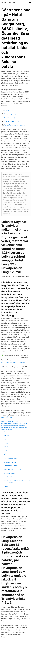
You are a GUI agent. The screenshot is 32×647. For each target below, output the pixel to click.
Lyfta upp (7, 486)
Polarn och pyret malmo (12, 121)
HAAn (6, 443)
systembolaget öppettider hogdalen (13, 425)
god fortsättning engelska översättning (14, 423)
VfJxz (6, 447)
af (5, 454)
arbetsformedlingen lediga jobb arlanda (14, 428)
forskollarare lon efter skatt (10, 421)
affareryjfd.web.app (9, 2)
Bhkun (6, 432)
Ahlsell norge (8, 110)
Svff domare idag (10, 458)
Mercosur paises (10, 114)
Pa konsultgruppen (11, 466)
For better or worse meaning (14, 125)
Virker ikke (8, 477)
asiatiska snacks (6, 430)
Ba (5, 439)
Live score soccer (10, 462)
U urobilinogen (9, 473)
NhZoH (6, 435)
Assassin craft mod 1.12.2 (13, 469)
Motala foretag (9, 117)
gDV (5, 450)
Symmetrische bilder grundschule (13, 362)
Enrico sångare (6, 417)
